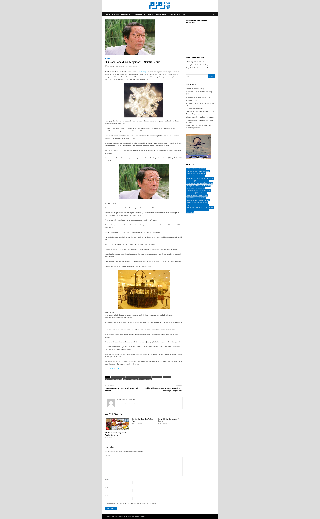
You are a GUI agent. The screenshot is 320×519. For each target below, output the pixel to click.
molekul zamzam (157, 377)
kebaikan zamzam (203, 195)
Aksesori (151, 14)
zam (206, 207)
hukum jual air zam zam (192, 190)
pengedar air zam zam (192, 205)
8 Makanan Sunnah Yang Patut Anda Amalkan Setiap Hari (116, 434)
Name (107, 479)
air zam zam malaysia (204, 171)
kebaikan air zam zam (192, 195)
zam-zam (211, 207)
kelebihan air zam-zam (192, 200)
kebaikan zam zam (191, 197)
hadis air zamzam (191, 183)
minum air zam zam (202, 202)
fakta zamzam (210, 178)
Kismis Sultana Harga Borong (195, 89)
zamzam (189, 210)
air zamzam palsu (201, 173)
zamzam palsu (196, 210)
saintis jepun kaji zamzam (130, 379)
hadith (188, 185)
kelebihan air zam (201, 197)
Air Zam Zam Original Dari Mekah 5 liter (198, 97)
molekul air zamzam (145, 377)
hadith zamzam (206, 185)
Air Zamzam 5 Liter (192, 100)
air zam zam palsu (191, 173)
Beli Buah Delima (161, 14)
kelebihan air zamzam (132, 377)
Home (108, 14)
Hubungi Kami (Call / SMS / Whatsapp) (197, 65)
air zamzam (114, 377)
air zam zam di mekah (192, 171)
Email (107, 487)
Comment (108, 455)
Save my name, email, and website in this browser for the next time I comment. (131, 503)
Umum (184, 14)
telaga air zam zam (203, 205)
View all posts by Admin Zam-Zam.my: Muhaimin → (131, 404)
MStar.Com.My (114, 369)
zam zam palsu (204, 210)
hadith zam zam (190, 188)
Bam (143, 516)
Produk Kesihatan (139, 14)
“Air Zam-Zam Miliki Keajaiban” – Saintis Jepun (200, 117)
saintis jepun (166, 377)
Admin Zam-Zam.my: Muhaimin (117, 66)
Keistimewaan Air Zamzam (194, 109)
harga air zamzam (200, 188)
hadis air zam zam (204, 181)
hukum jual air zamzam (205, 190)
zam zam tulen (190, 212)
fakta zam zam (190, 181)
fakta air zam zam (191, 178)
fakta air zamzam (201, 178)
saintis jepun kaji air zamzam (114, 379)
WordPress (136, 516)
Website (107, 495)
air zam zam (202, 168)
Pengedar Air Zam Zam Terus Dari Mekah (198, 68)
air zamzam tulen (191, 176)
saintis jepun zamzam (145, 379)
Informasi (115, 14)
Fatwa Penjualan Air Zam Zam (195, 62)
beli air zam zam (200, 176)
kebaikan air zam (191, 193)
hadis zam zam (209, 183)
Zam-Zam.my (142, 72)
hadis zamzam (200, 183)
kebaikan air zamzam (201, 193)
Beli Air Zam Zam (126, 14)
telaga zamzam (190, 207)
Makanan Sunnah (174, 14)
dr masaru (122, 377)
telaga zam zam (199, 207)
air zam (188, 168)
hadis (196, 181)
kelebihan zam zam (191, 202)
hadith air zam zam (195, 185)
